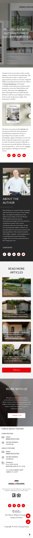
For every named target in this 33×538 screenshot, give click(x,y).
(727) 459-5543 (9, 444)
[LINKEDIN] (14, 254)
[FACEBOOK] (4, 254)
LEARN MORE (7, 247)
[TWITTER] (23, 505)
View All (16, 370)
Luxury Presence (16, 517)
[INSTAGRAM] (9, 254)
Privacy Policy (24, 527)
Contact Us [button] (16, 415)
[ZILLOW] (18, 254)
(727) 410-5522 (10, 459)
